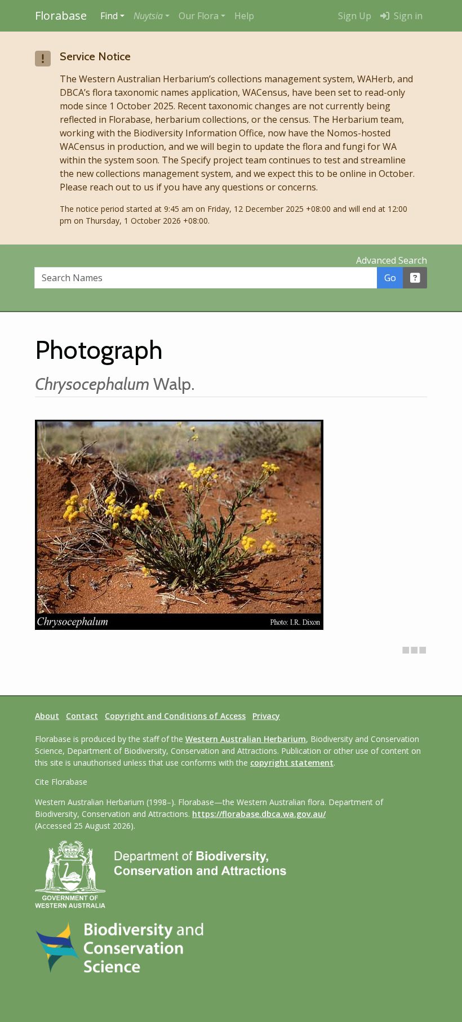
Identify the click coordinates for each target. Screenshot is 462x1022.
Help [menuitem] (244, 16)
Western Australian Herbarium (245, 739)
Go (390, 278)
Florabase (61, 15)
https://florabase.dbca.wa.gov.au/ (259, 813)
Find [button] (109, 16)
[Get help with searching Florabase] (415, 277)
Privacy (266, 715)
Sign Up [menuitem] (354, 16)
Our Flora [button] (199, 16)
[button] (151, 16)
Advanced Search (391, 260)
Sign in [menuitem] (407, 16)
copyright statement (292, 762)
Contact (82, 715)
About (47, 715)
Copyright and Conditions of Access (175, 715)
